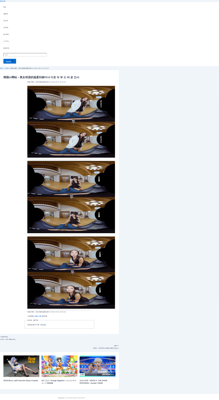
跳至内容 (2, 1)
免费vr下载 (38, 316)
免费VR (5, 14)
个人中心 (6, 41)
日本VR (5, 21)
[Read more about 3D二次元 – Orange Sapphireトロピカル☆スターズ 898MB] (59, 376)
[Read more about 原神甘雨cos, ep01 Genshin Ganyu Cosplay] (21, 376)
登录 (44, 325)
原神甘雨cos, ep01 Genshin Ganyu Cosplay (20, 381)
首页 (4, 7)
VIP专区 (5, 27)
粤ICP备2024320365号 (77, 398)
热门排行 (6, 34)
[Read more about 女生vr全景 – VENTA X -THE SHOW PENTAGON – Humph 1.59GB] (97, 376)
